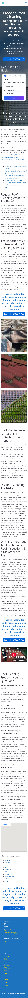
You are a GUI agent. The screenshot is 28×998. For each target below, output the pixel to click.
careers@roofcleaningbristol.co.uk (10, 933)
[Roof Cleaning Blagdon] (3, 3)
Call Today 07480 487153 (14, 59)
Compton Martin (10, 159)
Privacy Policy (6, 965)
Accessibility (6, 984)
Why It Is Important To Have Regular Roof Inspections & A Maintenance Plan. (15, 185)
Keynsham (6, 949)
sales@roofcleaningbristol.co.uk (10, 932)
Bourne (6, 157)
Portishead (6, 947)
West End (18, 155)
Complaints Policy (7, 971)
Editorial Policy (6, 970)
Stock (23, 159)
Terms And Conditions (8, 968)
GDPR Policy (6, 979)
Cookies (5, 967)
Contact (5, 958)
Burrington (17, 157)
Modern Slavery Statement (9, 981)
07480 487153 (9, 929)
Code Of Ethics (6, 973)
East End (7, 862)
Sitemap (5, 959)
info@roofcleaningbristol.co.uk (10, 930)
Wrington (18, 159)
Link (22, 157)
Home (5, 955)
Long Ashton (6, 941)
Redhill (3, 159)
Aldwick (10, 157)
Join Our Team (6, 956)
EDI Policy (5, 982)
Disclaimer (6, 985)
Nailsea (5, 943)
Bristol (5, 945)
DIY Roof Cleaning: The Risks (13, 180)
